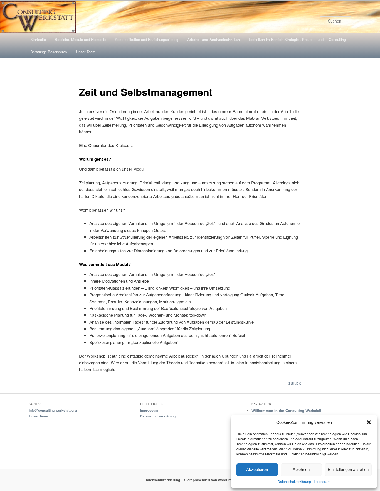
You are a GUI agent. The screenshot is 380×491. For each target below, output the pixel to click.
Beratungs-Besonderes (48, 51)
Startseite (38, 39)
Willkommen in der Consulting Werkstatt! (286, 410)
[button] (369, 422)
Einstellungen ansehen (348, 469)
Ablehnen (301, 469)
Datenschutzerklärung (294, 481)
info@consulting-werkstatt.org (53, 410)
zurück (294, 383)
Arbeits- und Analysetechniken (213, 39)
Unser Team (85, 51)
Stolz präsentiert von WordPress (210, 479)
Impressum (322, 481)
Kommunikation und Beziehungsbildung (146, 39)
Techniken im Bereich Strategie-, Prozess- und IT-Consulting (297, 39)
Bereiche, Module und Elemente (80, 39)
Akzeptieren (257, 469)
